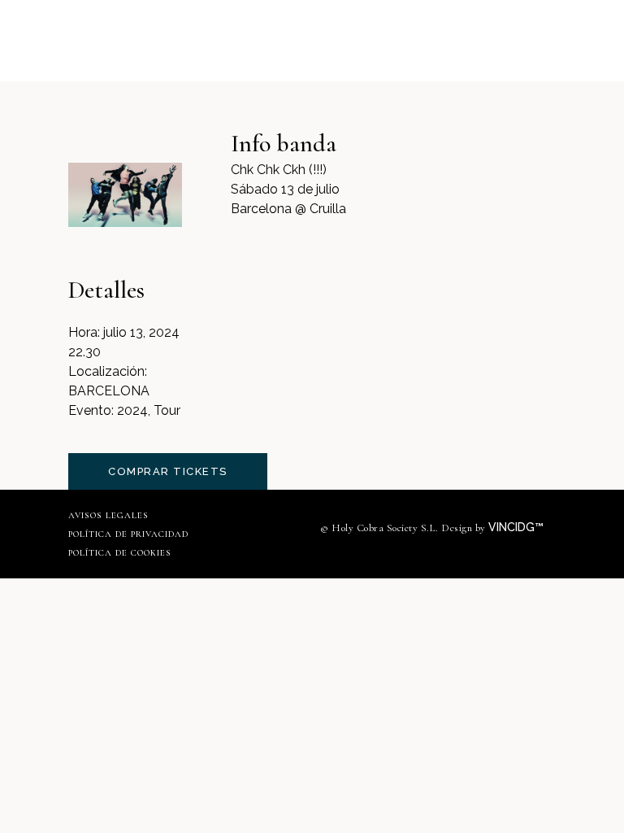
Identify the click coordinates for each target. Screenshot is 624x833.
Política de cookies (119, 552)
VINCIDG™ (517, 527)
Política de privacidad (128, 534)
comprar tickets (168, 471)
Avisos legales (108, 515)
